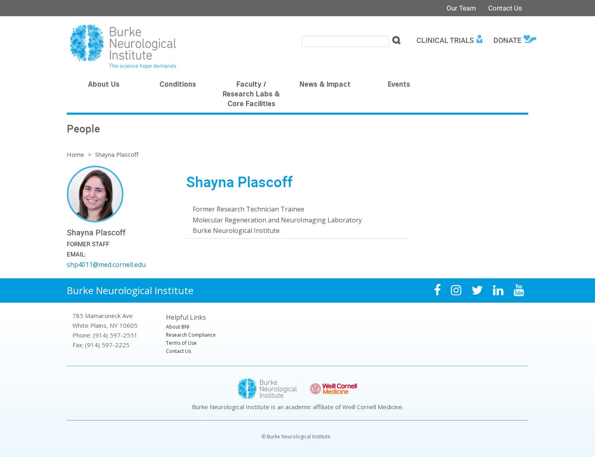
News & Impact (325, 85)
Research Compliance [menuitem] (191, 334)
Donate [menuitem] (507, 40)
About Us (103, 85)
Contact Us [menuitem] (178, 351)
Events (399, 85)
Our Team (461, 8)
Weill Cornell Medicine (372, 407)
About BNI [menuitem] (177, 326)
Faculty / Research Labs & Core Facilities (251, 95)
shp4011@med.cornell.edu (106, 264)
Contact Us (505, 8)
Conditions (177, 85)
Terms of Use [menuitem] (181, 343)
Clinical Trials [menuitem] (445, 40)
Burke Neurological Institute (130, 290)
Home (75, 154)
